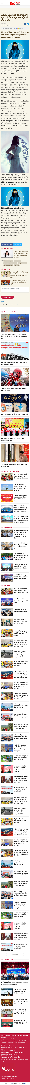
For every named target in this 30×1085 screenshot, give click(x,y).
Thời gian (8, 304)
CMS (12, 1083)
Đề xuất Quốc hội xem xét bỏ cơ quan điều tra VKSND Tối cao (21, 1001)
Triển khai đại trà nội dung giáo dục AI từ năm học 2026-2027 (20, 1012)
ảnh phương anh (22, 263)
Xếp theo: (3, 304)
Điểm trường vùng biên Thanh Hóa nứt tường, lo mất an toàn (21, 757)
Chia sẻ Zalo (18, 244)
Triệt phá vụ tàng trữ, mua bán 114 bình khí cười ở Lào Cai (20, 621)
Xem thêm (15, 954)
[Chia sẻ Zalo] (28, 24)
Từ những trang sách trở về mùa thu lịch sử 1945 (14, 465)
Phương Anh (17, 261)
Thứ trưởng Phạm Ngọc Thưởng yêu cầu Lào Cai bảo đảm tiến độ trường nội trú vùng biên (21, 534)
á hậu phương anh (8, 265)
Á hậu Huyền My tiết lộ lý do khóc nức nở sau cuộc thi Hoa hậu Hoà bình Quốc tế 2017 (19, 274)
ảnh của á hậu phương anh (10, 263)
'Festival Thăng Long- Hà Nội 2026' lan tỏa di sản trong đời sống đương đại (14, 336)
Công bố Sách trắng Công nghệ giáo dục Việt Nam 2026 (20, 991)
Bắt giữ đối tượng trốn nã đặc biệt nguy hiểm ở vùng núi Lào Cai (21, 726)
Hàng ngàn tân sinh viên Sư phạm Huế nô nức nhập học (20, 611)
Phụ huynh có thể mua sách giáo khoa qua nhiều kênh (21, 663)
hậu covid (16, 265)
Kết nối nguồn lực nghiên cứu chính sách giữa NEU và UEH (21, 705)
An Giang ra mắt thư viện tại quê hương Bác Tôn (13, 439)
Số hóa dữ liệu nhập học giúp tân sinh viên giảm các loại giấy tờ (20, 736)
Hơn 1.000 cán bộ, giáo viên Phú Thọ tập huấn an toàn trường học (21, 576)
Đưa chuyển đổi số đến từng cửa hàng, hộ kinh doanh (21, 600)
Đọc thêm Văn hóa (10, 312)
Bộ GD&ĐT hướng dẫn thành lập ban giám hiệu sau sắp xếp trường (21, 476)
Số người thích (15, 304)
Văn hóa (3, 11)
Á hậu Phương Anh (8, 261)
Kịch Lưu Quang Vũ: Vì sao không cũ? (14, 414)
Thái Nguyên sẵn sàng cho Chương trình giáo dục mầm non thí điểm (21, 716)
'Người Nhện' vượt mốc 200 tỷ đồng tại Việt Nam (14, 389)
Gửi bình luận (7, 297)
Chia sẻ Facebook (8, 244)
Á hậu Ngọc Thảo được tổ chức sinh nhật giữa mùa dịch (18, 282)
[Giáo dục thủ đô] (15, 3)
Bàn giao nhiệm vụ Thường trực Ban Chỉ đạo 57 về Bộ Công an (20, 1022)
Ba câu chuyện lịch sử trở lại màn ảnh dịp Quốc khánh (14, 363)
